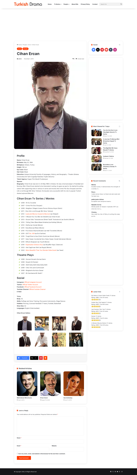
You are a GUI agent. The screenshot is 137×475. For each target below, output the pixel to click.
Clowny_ (94, 212)
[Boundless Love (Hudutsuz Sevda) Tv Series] (96, 167)
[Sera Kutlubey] (73, 383)
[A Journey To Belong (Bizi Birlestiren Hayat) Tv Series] (96, 141)
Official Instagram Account (33, 282)
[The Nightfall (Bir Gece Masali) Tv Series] (96, 150)
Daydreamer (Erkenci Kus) (34, 245)
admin (20, 58)
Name (19, 438)
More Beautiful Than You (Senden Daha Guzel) (41, 250)
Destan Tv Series (96, 316)
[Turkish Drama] (28, 4)
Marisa (93, 184)
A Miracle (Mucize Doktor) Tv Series (101, 323)
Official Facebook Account (32, 287)
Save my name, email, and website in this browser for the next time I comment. (41, 453)
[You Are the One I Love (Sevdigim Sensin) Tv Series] (96, 132)
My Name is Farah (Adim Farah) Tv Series (103, 295)
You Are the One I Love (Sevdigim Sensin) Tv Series (110, 132)
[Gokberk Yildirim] (96, 158)
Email (19, 446)
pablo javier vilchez (97, 199)
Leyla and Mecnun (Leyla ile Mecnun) (38, 214)
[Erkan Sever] (50, 383)
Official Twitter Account (30, 284)
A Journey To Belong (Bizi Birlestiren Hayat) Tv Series (111, 141)
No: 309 (31, 233)
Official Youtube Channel (37, 289)
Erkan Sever (44, 398)
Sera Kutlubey (67, 398)
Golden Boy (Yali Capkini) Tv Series (101, 302)
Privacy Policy (85, 4)
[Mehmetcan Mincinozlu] (27, 383)
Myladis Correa (96, 204)
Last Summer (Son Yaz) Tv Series (101, 309)
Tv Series (57, 4)
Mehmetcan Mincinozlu (24, 398)
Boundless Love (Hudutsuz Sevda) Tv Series (109, 166)
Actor (29, 44)
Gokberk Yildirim (108, 156)
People (66, 4)
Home (50, 4)
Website (54, 446)
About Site (75, 4)
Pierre (93, 192)
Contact (94, 4)
